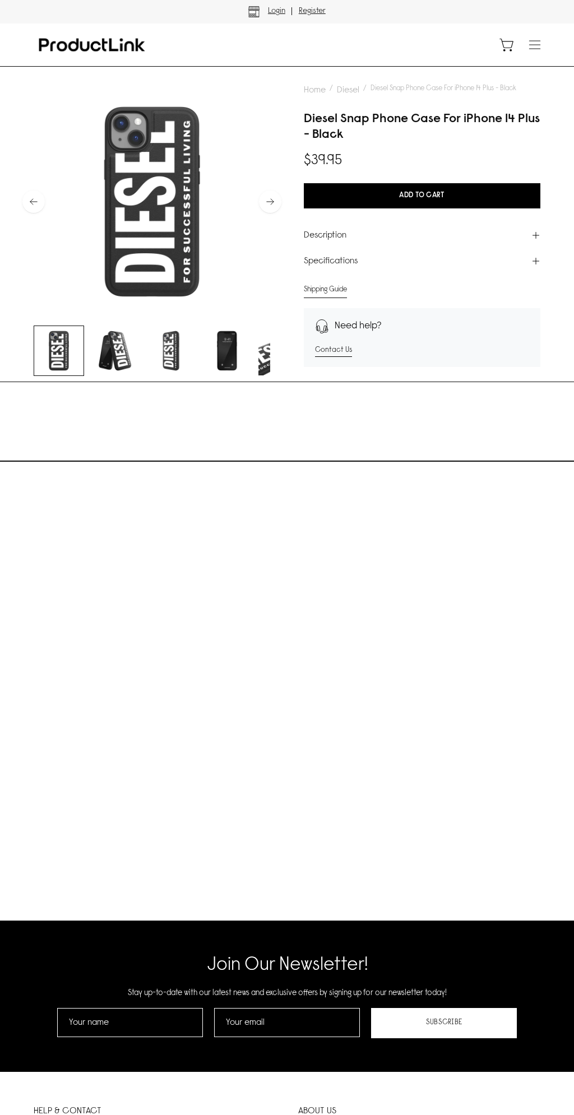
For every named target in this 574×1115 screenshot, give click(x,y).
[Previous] (33, 202)
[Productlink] (92, 45)
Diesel (348, 90)
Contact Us (333, 350)
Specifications (331, 261)
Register (312, 11)
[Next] (270, 202)
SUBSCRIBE (444, 1022)
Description (325, 235)
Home (315, 90)
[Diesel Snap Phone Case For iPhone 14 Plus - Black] (59, 351)
